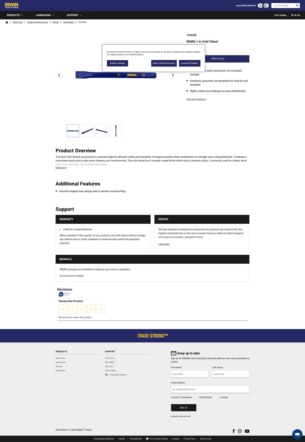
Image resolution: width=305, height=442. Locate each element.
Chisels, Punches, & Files (37, 22)
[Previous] (59, 75)
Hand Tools (18, 22)
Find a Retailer (280, 15)
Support (72, 15)
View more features (196, 99)
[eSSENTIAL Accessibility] (263, 5)
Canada (224, 397)
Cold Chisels (68, 22)
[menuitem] (14, 15)
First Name (176, 367)
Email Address (178, 382)
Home (6, 22)
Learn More (164, 244)
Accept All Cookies (189, 63)
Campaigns (43, 15)
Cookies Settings (117, 63)
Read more (61, 167)
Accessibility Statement (246, 5)
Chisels (55, 22)
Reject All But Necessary (164, 63)
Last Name (217, 367)
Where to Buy (217, 58)
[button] (234, 431)
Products (13, 15)
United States (205, 397)
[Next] (172, 75)
